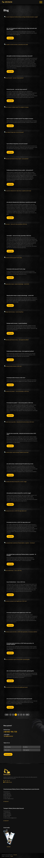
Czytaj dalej (10, 38)
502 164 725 (12, 731)
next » (27, 714)
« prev (6, 714)
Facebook (8, 846)
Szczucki (15, 854)
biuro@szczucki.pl (8, 736)
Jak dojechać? (6, 801)
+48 (5, 731)
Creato (11, 856)
